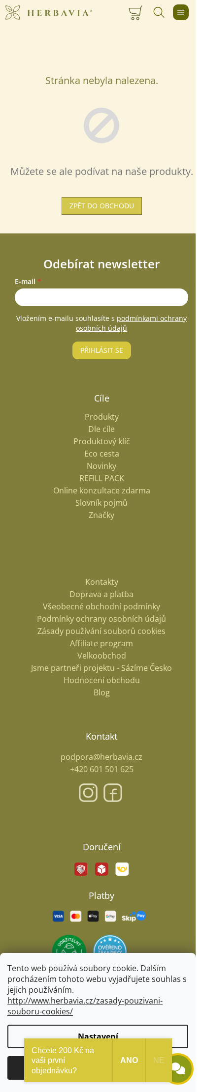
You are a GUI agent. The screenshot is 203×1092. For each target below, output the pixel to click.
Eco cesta (101, 454)
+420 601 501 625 (102, 769)
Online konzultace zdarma (101, 490)
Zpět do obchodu (101, 205)
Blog (102, 692)
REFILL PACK (101, 478)
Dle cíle (101, 429)
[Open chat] (178, 1069)
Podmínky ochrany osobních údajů (101, 618)
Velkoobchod (101, 655)
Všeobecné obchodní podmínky (101, 606)
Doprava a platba (101, 594)
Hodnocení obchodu (102, 680)
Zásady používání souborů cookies (101, 631)
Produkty (102, 417)
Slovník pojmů (101, 503)
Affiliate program (101, 643)
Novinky (101, 466)
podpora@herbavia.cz (101, 756)
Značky (101, 515)
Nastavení (98, 1036)
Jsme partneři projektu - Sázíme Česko (101, 667)
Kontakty (101, 581)
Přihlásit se (101, 350)
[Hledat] (159, 12)
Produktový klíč (101, 441)
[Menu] (181, 12)
